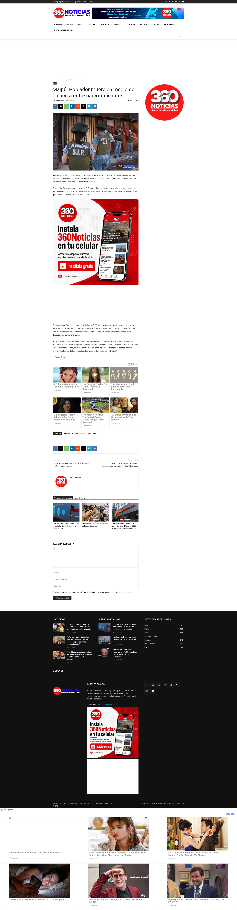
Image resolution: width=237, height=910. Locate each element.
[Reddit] (165, 1)
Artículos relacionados (63, 498)
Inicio (54, 80)
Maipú (83, 433)
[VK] (94, 106)
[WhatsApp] (179, 1)
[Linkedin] (72, 106)
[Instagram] (162, 1)
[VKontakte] (176, 1)
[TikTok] (169, 1)
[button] (181, 36)
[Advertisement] (118, 57)
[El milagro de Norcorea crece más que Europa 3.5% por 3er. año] (104, 640)
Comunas (75, 433)
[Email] (83, 106)
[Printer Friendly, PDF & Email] (59, 358)
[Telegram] (89, 106)
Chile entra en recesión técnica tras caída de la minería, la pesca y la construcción (66, 526)
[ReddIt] (77, 106)
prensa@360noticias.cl (107, 704)
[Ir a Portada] (72, 13)
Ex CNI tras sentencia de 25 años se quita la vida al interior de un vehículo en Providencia (79, 626)
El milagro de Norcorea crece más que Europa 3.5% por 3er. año (124, 639)
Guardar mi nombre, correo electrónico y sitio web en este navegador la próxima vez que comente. (95, 592)
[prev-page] (54, 533)
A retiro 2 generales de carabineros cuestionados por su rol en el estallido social (120, 464)
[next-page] (58, 533)
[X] (172, 1)
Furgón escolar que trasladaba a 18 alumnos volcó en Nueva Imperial (71, 464)
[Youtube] (183, 1)
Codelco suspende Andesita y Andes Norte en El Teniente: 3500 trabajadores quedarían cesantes (124, 526)
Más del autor (80, 498)
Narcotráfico (92, 433)
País (60, 80)
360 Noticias (59, 100)
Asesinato (66, 433)
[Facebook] (159, 1)
